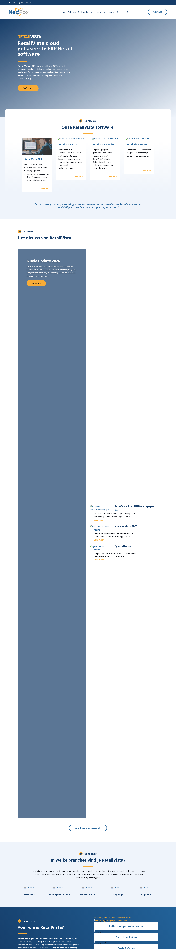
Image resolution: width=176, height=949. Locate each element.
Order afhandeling (125, 920)
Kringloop (117, 894)
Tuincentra (30, 894)
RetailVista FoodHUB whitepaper (134, 506)
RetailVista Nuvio (137, 144)
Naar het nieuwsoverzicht (87, 828)
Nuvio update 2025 (125, 526)
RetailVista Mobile (103, 144)
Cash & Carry (99, 920)
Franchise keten (124, 917)
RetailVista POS (67, 144)
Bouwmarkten (88, 894)
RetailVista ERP (33, 159)
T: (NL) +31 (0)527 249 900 (21, 2)
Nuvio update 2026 (43, 260)
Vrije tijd (146, 894)
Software (72, 12)
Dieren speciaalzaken (59, 894)
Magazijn (111, 920)
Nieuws (111, 12)
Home (62, 12)
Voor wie (99, 12)
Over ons (121, 12)
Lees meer (36, 283)
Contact (157, 11)
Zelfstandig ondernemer (104, 917)
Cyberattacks (122, 546)
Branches (85, 12)
